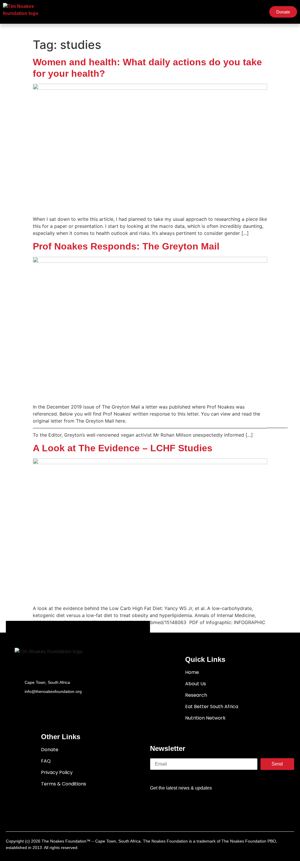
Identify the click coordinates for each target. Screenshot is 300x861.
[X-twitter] (205, 805)
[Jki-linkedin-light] (256, 805)
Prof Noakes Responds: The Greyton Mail (126, 246)
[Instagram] (239, 805)
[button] (258, 12)
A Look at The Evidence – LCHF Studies (122, 448)
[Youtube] (222, 805)
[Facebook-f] (188, 805)
